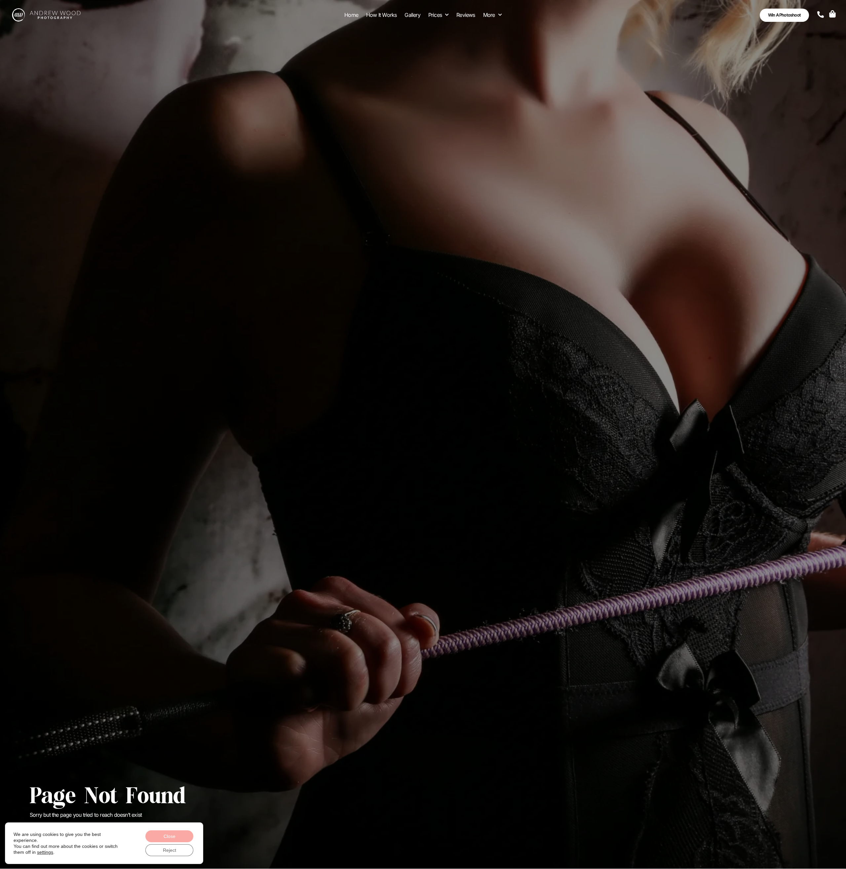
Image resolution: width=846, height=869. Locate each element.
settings (45, 852)
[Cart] (832, 14)
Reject (169, 850)
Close (169, 836)
